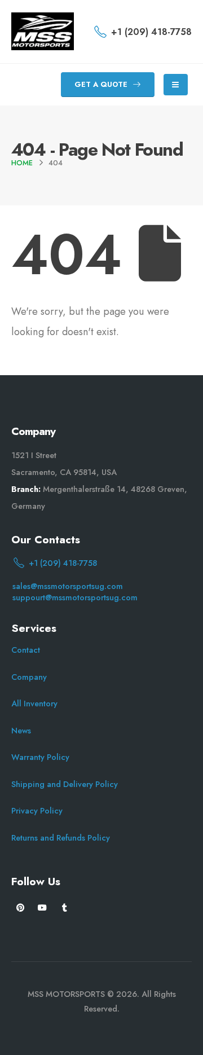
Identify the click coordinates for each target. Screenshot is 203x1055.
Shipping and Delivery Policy (64, 784)
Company (29, 677)
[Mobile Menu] (176, 84)
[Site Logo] (42, 31)
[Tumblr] (64, 907)
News (21, 730)
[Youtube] (42, 907)
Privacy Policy (37, 810)
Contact (25, 650)
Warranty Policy (40, 757)
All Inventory (34, 703)
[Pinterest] (20, 907)
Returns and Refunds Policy (60, 837)
